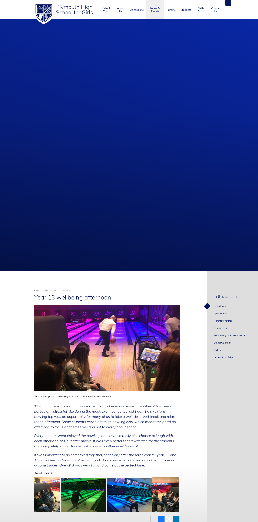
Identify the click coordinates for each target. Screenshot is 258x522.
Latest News (65, 290)
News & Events (49, 290)
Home (37, 290)
